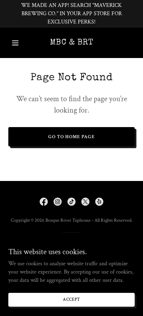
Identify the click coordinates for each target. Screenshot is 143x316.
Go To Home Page (71, 137)
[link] (71, 43)
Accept (71, 299)
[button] (17, 43)
